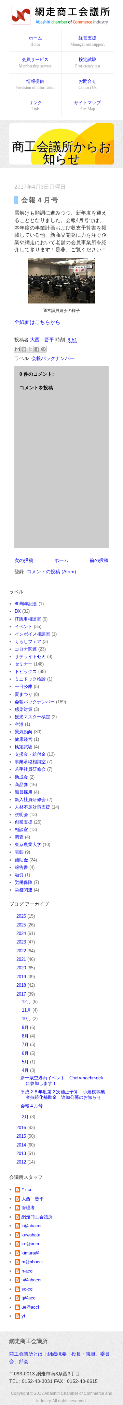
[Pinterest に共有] (43, 349)
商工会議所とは (26, 1354)
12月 (27, 1001)
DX (18, 611)
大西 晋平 (33, 1198)
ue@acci (30, 1307)
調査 (19, 837)
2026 (21, 916)
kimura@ (30, 1252)
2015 (21, 1136)
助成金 (21, 777)
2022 (21, 950)
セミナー (23, 664)
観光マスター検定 (32, 716)
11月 (27, 1010)
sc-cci (27, 1289)
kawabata (31, 1234)
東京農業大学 (28, 844)
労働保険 (23, 882)
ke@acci (30, 1243)
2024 (21, 933)
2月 (26, 1116)
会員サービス (35, 62)
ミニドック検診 (30, 679)
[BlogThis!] (23, 349)
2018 (21, 985)
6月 (26, 1053)
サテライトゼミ (30, 656)
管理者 (28, 1207)
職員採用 (23, 792)
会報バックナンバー (52, 358)
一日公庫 (23, 686)
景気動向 (23, 731)
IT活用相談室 (28, 619)
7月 (26, 1044)
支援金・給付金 (30, 754)
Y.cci (26, 1189)
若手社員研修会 (30, 769)
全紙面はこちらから (37, 322)
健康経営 (23, 739)
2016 (21, 1127)
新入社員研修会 (30, 799)
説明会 (21, 814)
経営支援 (87, 41)
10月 (27, 1018)
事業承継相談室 (30, 761)
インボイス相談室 (32, 634)
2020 (21, 967)
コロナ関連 (26, 649)
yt (23, 1315)
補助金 (21, 859)
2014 (21, 1145)
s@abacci (31, 1279)
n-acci (27, 1271)
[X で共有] (30, 349)
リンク (35, 105)
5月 (26, 1061)
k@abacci (31, 1225)
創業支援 (23, 822)
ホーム (35, 41)
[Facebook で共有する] (36, 349)
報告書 (21, 867)
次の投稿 (23, 560)
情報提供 (35, 84)
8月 (26, 1036)
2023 (21, 942)
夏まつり (23, 694)
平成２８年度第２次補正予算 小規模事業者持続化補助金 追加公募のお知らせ (62, 1094)
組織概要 (57, 1354)
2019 (21, 976)
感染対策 (23, 709)
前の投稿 (99, 560)
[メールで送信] (17, 349)
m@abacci (32, 1261)
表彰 (19, 852)
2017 (21, 994)
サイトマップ (87, 105)
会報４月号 (31, 1105)
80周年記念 (26, 603)
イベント (23, 626)
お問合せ (88, 84)
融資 (19, 874)
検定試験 (87, 62)
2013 (21, 1153)
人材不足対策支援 (32, 807)
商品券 (21, 784)
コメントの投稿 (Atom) (51, 571)
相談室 (21, 829)
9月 (26, 1027)
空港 (19, 724)
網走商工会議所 (37, 1216)
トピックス (26, 671)
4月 (26, 1070)
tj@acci (29, 1297)
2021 (21, 959)
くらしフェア (28, 641)
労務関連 (23, 889)
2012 (21, 1162)
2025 (21, 924)
